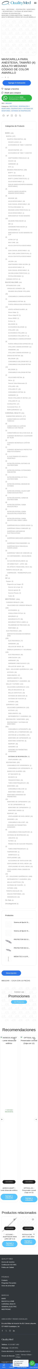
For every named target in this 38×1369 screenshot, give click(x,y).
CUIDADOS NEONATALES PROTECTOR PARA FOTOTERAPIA (19, 450)
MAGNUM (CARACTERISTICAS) (18, 210)
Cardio (10, 596)
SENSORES (12, 746)
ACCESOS (10, 672)
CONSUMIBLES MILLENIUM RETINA (19, 364)
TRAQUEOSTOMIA (14, 780)
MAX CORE (11, 242)
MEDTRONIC (10, 9)
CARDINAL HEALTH (13, 413)
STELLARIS (11, 330)
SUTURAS (11, 701)
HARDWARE (12, 164)
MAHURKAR (12, 616)
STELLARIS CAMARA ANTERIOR (18, 347)
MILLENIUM (11, 358)
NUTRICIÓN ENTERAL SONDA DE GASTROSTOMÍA (17, 499)
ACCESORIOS (12, 610)
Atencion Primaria (13, 593)
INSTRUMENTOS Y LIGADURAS (17, 681)
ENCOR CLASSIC (13, 142)
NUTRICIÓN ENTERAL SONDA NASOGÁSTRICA (16, 505)
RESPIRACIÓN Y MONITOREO (25, 9)
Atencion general (13, 590)
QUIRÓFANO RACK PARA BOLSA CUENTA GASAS (17, 547)
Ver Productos (19, 1002)
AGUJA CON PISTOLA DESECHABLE (19, 245)
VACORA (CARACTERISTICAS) (17, 273)
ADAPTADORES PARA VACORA (18, 264)
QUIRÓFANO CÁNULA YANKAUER (17, 528)
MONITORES (11, 786)
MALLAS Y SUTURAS (12, 684)
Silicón (10, 380)
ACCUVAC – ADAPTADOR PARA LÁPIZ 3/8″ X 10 (10, 1237)
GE (6, 578)
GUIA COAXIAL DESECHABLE (17, 204)
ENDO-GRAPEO (12, 675)
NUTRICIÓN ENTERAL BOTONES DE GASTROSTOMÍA (18, 464)
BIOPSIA (9, 136)
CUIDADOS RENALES (13, 602)
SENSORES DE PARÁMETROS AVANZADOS (17, 750)
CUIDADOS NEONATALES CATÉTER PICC (18, 443)
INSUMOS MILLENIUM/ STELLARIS (19, 291)
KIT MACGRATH (13, 774)
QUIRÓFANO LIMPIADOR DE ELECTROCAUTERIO (16, 532)
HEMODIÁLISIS (12, 897)
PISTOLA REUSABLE (14, 207)
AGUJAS (11, 161)
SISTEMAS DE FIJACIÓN (15, 885)
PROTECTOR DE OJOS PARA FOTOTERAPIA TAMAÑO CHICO (22, 948)
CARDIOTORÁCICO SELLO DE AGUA (18, 433)
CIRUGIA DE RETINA (13, 355)
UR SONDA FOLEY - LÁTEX (15, 564)
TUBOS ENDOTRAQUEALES (17, 783)
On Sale (8, 900)
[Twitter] (6, 1331)
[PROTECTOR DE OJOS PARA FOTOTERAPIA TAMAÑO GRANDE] (8, 941)
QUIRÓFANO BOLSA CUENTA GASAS (18, 525)
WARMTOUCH (12, 855)
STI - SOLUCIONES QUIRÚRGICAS (17, 876)
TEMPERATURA (12, 852)
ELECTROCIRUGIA (12, 631)
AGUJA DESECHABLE (15, 175)
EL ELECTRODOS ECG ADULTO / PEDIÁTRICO (17, 457)
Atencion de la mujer (14, 587)
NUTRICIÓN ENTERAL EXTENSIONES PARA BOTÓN (19, 471)
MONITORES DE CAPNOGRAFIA (17, 801)
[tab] (11, 973)
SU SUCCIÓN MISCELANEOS (16, 561)
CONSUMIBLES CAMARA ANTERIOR (19, 296)
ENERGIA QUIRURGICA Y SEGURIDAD (19, 649)
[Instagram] (10, 1331)
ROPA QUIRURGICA (13, 410)
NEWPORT (11, 744)
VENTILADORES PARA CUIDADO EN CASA (18, 870)
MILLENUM (11, 324)
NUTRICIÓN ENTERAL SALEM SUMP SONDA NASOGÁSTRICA (18, 492)
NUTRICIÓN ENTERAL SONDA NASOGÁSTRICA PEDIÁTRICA (16, 512)
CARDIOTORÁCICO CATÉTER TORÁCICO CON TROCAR (16, 427)
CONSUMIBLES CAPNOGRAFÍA (18, 729)
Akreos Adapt (12, 312)
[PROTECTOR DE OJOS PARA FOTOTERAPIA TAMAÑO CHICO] (8, 950)
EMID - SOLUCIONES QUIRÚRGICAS (17, 669)
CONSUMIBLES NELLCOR (16, 789)
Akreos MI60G (12, 318)
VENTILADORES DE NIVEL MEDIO (19, 816)
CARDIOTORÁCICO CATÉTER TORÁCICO (16, 420)
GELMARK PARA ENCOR (16, 221)
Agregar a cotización (16, 83)
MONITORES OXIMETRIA (16, 741)
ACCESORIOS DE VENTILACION (18, 860)
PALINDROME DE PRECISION (17, 625)
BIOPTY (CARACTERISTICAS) (17, 178)
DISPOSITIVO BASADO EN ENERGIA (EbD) (18, 635)
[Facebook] (2, 1331)
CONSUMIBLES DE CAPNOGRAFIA (18, 765)
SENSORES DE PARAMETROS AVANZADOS (16, 826)
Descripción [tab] (11, 973)
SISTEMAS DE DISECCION (16, 696)
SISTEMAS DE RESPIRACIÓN (11, 13)
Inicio (3, 9)
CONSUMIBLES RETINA (15, 301)
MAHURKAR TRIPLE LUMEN (17, 622)
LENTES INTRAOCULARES (16, 309)
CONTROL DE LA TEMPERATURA (18, 732)
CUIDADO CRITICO (12, 279)
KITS (9, 167)
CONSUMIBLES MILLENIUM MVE (18, 361)
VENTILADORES (13, 759)
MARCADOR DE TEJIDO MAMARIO (19, 216)
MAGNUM (11, 198)
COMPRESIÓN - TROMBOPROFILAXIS (19, 573)
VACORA (11, 261)
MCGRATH (11, 777)
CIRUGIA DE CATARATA (14, 288)
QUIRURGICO (10, 704)
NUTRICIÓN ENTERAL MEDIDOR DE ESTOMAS (18, 485)
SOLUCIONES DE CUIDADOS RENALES (19, 605)
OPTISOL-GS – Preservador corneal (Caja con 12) (29, 1190)
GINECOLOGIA (12, 657)
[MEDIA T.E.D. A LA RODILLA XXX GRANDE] (8, 958)
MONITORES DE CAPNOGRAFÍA (18, 738)
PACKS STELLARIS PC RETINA (18, 398)
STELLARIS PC (13, 389)
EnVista (10, 321)
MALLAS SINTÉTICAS (14, 882)
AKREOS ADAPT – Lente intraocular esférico (9, 1189)
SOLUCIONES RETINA (15, 377)
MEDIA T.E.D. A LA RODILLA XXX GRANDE (22, 956)
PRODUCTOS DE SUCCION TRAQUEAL (20, 844)
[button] (35, 3)
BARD (7, 133)
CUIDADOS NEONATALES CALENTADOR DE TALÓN (19, 436)
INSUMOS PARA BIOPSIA (15, 170)
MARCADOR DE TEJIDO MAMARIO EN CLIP (20, 233)
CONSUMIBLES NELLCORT (16, 822)
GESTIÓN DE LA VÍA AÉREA (17, 735)
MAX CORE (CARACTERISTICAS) (18, 253)
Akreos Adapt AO (13, 315)
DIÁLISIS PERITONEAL (14, 894)
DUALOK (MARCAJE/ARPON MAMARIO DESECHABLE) (20, 185)
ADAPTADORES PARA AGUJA (17, 158)
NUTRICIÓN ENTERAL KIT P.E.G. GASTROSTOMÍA (17, 478)
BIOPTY (10, 172)
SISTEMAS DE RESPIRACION (16, 835)
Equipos (8, 581)
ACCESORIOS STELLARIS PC (17, 336)
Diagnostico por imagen (14, 584)
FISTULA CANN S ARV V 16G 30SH (28, 1236)
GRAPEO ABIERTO (13, 678)
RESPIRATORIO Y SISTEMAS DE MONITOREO (17, 11)
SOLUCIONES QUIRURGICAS (16, 687)
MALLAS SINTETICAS (15, 693)
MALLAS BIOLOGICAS (15, 690)
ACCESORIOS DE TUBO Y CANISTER (20, 145)
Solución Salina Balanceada (16, 383)
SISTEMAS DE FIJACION (16, 698)
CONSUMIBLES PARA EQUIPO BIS (19, 832)
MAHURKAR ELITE (14, 619)
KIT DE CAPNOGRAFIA (15, 804)
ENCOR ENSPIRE (13, 150)
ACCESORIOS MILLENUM (16, 327)
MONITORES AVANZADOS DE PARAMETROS (16, 795)
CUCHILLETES (11, 404)
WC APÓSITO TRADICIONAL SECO (18, 567)
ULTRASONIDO (13, 230)
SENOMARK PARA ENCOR (16, 227)
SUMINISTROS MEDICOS (14, 416)
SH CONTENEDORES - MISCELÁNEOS (19, 556)
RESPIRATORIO (11, 762)
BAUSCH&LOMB (11, 282)
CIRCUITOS (11, 838)
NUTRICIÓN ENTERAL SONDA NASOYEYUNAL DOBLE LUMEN (17, 519)
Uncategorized (10, 904)
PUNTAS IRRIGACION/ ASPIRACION (19, 304)
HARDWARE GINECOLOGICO (17, 663)
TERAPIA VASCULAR (12, 570)
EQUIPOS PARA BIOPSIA (15, 139)
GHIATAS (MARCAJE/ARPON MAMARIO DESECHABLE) (17, 192)
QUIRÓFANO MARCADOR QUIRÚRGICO (19, 538)
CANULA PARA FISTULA (15, 613)
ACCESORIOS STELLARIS (16, 333)
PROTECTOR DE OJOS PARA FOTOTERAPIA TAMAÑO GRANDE (22, 939)
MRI (9, 224)
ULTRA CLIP (12, 239)
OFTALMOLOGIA (11, 285)
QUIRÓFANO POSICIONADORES (17, 543)
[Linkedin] (14, 1331)
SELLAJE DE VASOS (14, 646)
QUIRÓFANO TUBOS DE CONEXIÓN (18, 553)
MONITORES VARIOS (15, 792)
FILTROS (11, 841)
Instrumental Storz (12, 407)
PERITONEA (12, 628)
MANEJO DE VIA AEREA (14, 771)
